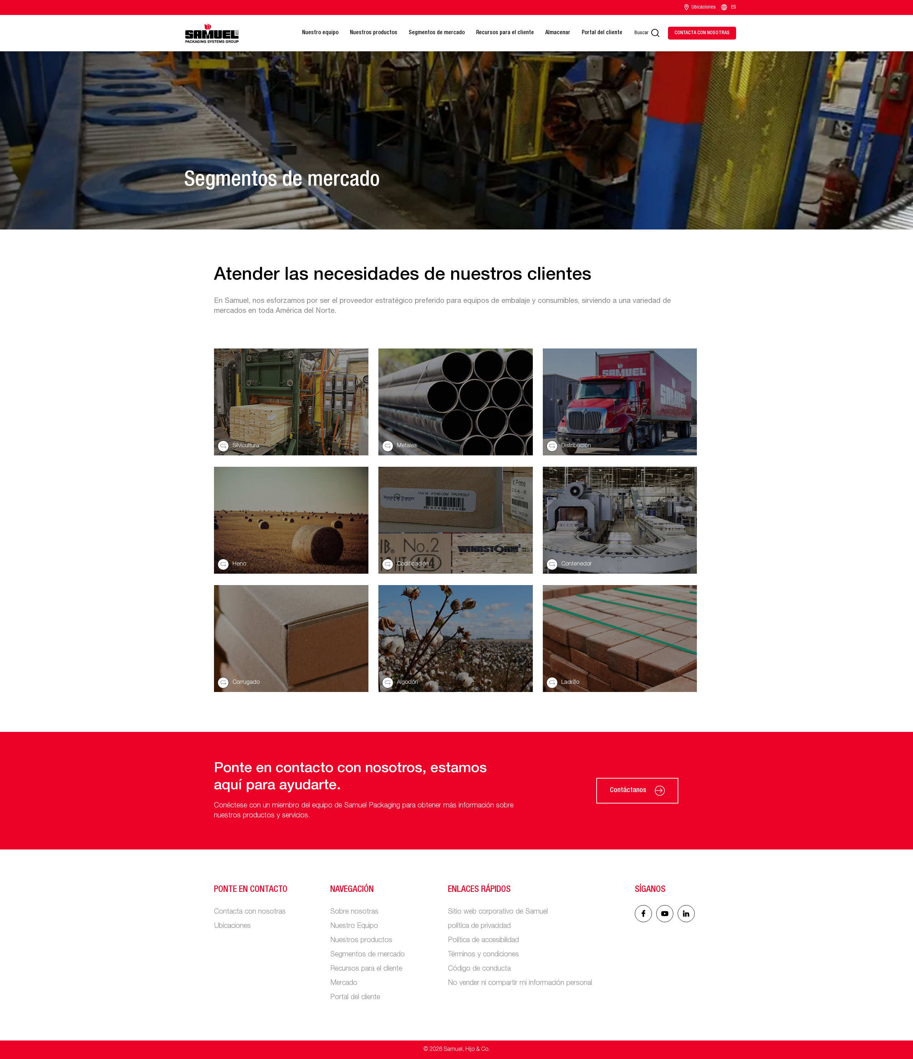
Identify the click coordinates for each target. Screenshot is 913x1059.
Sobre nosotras (354, 912)
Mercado (343, 983)
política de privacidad (479, 926)
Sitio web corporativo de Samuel (498, 912)
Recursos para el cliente (505, 33)
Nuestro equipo (320, 33)
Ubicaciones (704, 7)
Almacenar (557, 33)
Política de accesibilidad (483, 940)
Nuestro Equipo (354, 926)
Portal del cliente (602, 33)
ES (733, 7)
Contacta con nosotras (250, 912)
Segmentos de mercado (437, 33)
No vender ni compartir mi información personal (520, 983)
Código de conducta (479, 969)
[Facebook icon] (643, 913)
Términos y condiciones (483, 955)
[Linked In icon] (664, 913)
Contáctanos (628, 790)
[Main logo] (212, 33)
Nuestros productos (373, 33)
